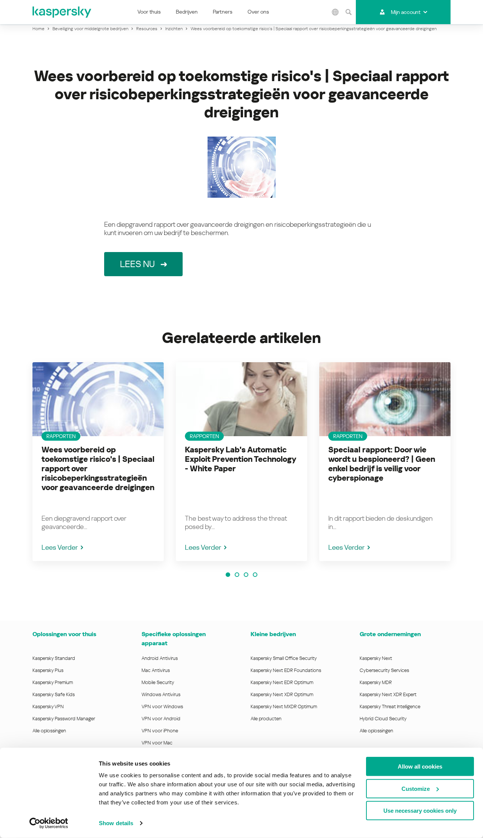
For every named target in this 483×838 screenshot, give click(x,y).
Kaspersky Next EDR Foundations (286, 670)
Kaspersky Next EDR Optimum (282, 682)
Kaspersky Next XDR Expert (388, 694)
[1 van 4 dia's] (227, 574)
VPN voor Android (161, 718)
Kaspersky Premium (52, 682)
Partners (222, 12)
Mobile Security (158, 682)
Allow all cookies (420, 766)
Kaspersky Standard (53, 658)
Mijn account (405, 12)
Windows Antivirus (161, 694)
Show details (116, 823)
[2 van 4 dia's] (237, 574)
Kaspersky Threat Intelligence (390, 706)
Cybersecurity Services (384, 670)
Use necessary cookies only (420, 810)
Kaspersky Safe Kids (53, 694)
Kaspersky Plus (47, 670)
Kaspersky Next (376, 658)
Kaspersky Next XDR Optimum (282, 694)
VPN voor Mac (157, 743)
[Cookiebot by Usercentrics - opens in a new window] (49, 823)
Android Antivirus (160, 658)
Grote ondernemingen (390, 634)
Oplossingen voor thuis (64, 634)
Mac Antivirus (156, 670)
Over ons (258, 12)
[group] (98, 461)
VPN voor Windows (162, 706)
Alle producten (266, 718)
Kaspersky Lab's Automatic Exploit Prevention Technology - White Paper (240, 459)
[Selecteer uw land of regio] (335, 12)
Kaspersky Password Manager (63, 718)
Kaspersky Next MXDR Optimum (284, 706)
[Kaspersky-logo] (62, 12)
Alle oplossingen (49, 730)
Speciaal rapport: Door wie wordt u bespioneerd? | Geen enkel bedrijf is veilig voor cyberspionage (381, 464)
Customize (415, 788)
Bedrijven (187, 12)
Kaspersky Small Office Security (284, 658)
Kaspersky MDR (376, 682)
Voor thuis (149, 12)
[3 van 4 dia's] (246, 574)
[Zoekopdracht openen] (348, 12)
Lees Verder (60, 547)
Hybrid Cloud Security (383, 718)
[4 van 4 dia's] (255, 574)
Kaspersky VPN (48, 706)
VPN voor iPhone (160, 730)
